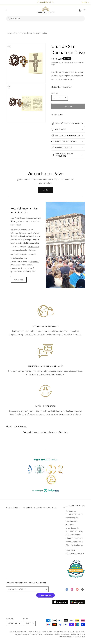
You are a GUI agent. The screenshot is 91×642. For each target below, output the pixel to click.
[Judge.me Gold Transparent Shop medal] (51, 469)
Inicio (8, 33)
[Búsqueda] (8, 18)
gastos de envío (59, 62)
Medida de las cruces (59, 87)
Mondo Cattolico (20, 632)
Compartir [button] (58, 115)
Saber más (18, 280)
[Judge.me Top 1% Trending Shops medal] (51, 479)
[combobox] (45, 18)
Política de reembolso (62, 634)
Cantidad (54, 93)
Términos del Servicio (65, 636)
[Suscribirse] (45, 589)
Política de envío (80, 636)
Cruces (16, 33)
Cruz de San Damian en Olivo (34, 33)
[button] (5, 10)
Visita (45, 190)
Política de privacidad (78, 634)
